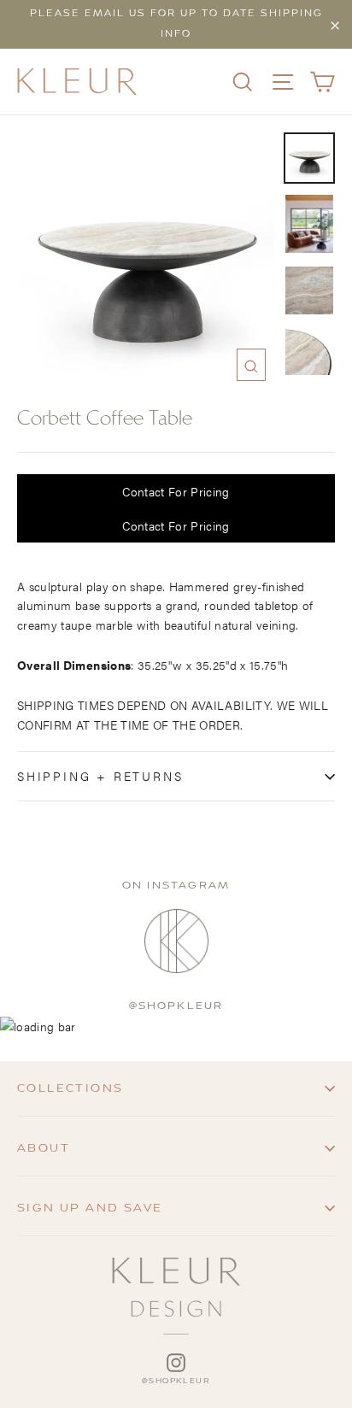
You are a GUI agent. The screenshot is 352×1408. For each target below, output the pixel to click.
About (43, 1148)
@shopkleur (176, 1006)
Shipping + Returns (100, 775)
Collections (70, 1088)
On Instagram (176, 885)
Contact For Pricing (176, 491)
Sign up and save (89, 1208)
